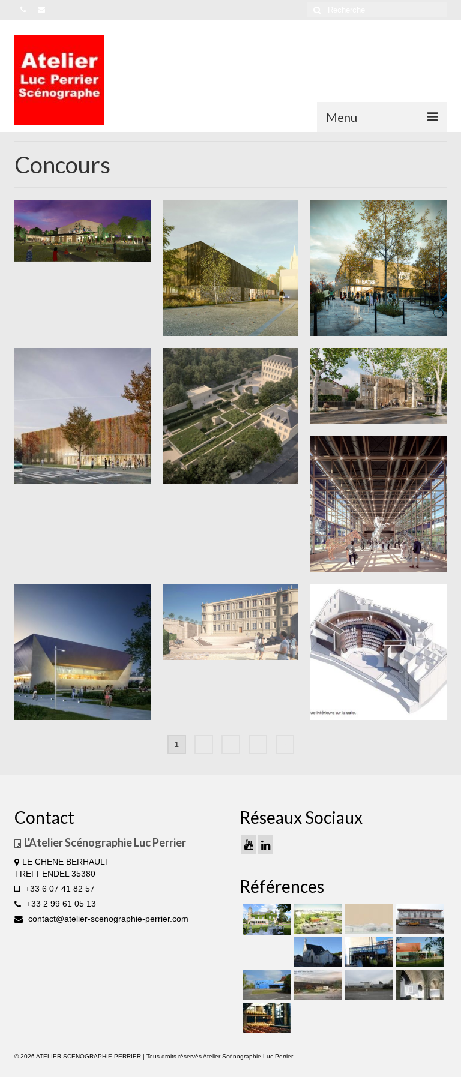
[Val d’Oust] (231, 268)
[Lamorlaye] (378, 504)
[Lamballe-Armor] (418, 952)
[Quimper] (82, 652)
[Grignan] (231, 621)
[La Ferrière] (265, 919)
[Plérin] (367, 985)
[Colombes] (418, 985)
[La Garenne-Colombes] (378, 386)
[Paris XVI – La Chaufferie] (265, 1018)
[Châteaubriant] (316, 952)
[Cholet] (316, 919)
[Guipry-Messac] (82, 416)
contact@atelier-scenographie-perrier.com (107, 918)
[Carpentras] (378, 652)
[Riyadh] (367, 919)
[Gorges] (265, 985)
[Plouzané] (378, 268)
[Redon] (316, 985)
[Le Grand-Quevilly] (367, 952)
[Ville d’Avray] (231, 416)
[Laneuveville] (418, 919)
